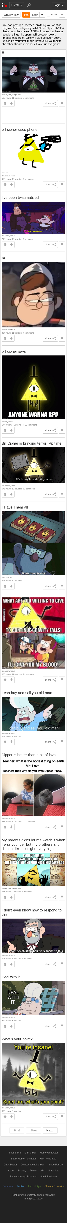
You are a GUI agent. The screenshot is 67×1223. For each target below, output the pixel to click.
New (35, 14)
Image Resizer (55, 1164)
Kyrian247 (8, 577)
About (11, 1170)
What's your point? (17, 1039)
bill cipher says (14, 351)
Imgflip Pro (15, 1152)
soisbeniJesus (9, 330)
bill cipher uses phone (19, 129)
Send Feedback (48, 1176)
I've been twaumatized (20, 197)
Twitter (20, 1186)
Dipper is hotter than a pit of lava (29, 755)
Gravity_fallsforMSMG (12, 14)
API (42, 1170)
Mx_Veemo (8, 421)
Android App (34, 1186)
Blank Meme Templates (23, 1158)
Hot (26, 14)
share (48, 103)
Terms (33, 1170)
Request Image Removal (23, 1176)
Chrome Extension (54, 1186)
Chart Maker (10, 1164)
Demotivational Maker (32, 1164)
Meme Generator (49, 1152)
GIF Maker (30, 1152)
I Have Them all (15, 507)
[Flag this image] (62, 103)
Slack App (53, 1170)
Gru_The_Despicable (12, 95)
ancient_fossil (9, 176)
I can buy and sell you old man (27, 693)
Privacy (22, 1170)
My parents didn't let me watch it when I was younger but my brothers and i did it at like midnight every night (33, 844)
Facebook (8, 1186)
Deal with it (11, 977)
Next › (50, 1130)
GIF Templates (48, 1158)
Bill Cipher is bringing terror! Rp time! (32, 443)
